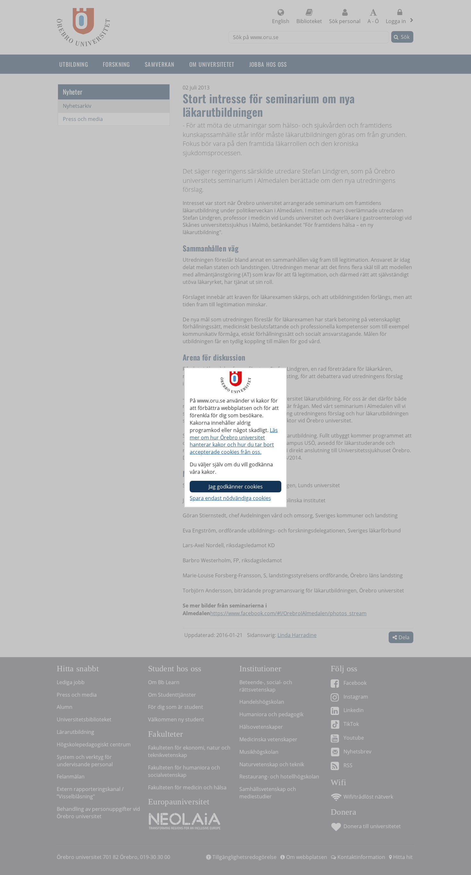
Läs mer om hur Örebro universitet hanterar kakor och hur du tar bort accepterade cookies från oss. (234, 441)
